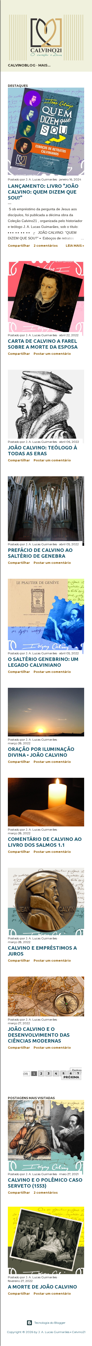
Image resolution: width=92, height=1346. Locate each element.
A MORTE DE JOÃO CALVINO (42, 1287)
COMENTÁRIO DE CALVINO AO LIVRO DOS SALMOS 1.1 (45, 842)
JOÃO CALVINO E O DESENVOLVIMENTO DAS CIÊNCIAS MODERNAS (39, 1035)
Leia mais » (75, 245)
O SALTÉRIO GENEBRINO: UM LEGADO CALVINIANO (43, 662)
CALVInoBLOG (21, 65)
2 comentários (46, 245)
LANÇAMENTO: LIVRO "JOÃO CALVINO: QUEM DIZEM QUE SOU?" (43, 191)
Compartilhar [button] (19, 245)
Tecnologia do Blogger (50, 1322)
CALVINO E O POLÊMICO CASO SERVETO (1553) (45, 1183)
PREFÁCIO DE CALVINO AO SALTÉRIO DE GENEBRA (40, 553)
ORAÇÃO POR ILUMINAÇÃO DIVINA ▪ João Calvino (41, 752)
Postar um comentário (52, 354)
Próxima (71, 1077)
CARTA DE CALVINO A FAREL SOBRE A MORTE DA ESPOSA (43, 344)
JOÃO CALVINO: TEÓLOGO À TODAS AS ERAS (42, 450)
